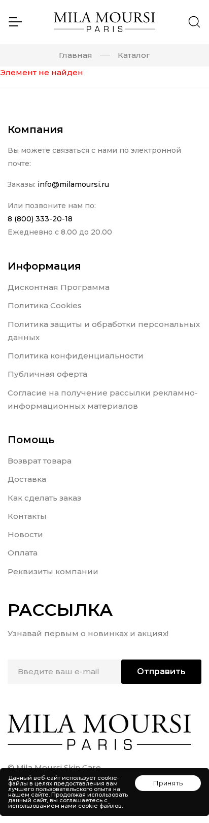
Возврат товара (40, 461)
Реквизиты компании (53, 571)
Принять (168, 783)
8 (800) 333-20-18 (40, 218)
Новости (25, 534)
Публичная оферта (47, 374)
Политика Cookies (45, 305)
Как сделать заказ (44, 498)
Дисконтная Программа (59, 287)
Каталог (134, 55)
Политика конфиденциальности (76, 355)
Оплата (23, 552)
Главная (75, 55)
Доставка (27, 479)
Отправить (161, 671)
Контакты (27, 516)
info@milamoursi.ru (73, 184)
